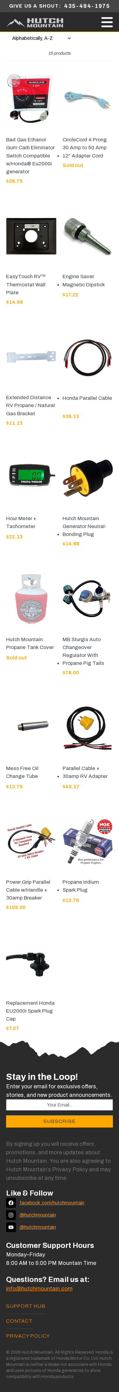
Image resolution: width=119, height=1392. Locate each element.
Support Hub (25, 1306)
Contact (19, 1321)
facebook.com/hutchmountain (52, 1202)
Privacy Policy (28, 1335)
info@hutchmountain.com (39, 1289)
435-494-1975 (87, 6)
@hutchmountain (38, 1215)
